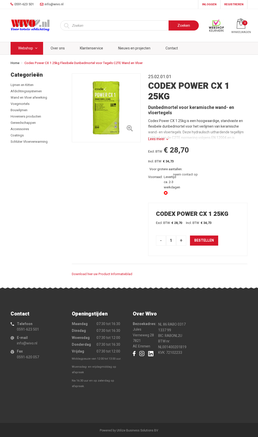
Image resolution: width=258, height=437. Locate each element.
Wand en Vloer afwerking (29, 97)
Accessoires (20, 129)
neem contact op (185, 174)
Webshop (25, 48)
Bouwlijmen (19, 110)
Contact (172, 48)
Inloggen (209, 4)
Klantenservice (91, 48)
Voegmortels (20, 103)
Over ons (58, 48)
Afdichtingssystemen (26, 91)
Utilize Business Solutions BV (137, 430)
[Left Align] (129, 129)
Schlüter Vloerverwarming (29, 141)
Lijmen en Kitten (22, 84)
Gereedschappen (23, 122)
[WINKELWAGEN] (241, 23)
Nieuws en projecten (134, 48)
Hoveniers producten (26, 116)
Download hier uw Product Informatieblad (102, 274)
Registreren (233, 4)
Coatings (17, 135)
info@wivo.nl (27, 343)
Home (15, 63)
